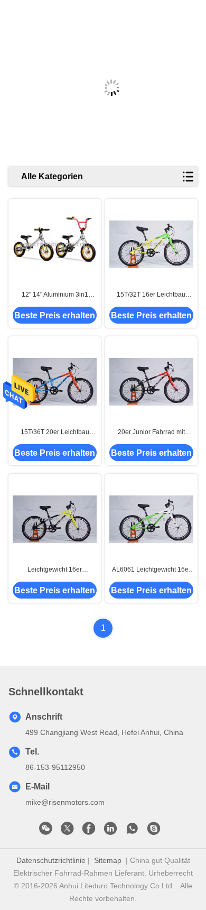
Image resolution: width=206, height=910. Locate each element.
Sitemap (107, 860)
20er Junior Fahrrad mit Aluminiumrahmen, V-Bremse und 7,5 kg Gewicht (151, 432)
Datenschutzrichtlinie (51, 860)
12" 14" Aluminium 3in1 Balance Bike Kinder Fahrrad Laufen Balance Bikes (54, 295)
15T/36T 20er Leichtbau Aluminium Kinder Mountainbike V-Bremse (55, 432)
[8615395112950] (132, 831)
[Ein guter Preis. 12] (55, 244)
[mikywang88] (153, 831)
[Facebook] (88, 831)
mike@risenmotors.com (65, 802)
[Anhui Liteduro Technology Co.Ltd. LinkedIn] (110, 831)
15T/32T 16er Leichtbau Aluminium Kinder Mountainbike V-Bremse (151, 295)
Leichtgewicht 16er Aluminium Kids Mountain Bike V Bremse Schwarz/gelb (54, 570)
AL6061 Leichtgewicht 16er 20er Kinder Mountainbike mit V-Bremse (151, 570)
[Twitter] (67, 831)
